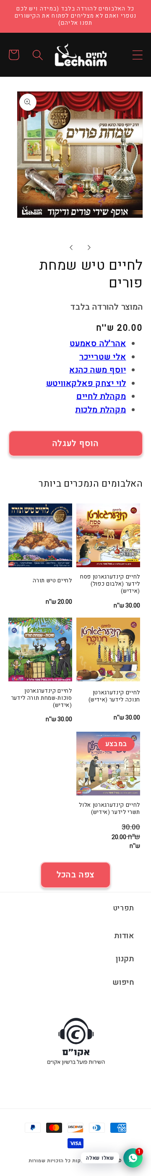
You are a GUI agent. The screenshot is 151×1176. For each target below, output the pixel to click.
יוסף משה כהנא (97, 370)
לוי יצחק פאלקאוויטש (86, 383)
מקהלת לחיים (101, 396)
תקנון (125, 959)
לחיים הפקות (87, 1161)
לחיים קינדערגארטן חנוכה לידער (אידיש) (114, 696)
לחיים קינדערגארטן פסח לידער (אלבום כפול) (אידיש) (110, 584)
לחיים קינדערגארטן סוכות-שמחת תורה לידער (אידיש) (41, 698)
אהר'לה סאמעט (98, 343)
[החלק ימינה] (89, 247)
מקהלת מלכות (101, 410)
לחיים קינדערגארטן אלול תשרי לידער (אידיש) (109, 809)
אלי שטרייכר (102, 357)
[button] (137, 55)
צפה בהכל (75, 875)
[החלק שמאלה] (70, 247)
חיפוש (123, 982)
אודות (124, 935)
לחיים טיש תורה (52, 580)
